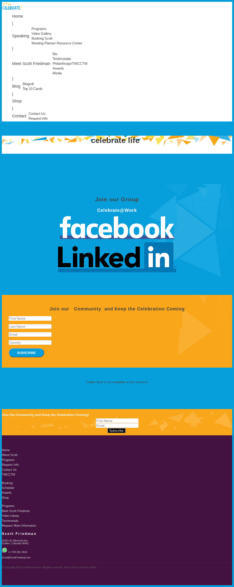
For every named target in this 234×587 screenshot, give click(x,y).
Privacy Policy (89, 567)
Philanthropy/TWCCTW (70, 63)
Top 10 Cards (33, 89)
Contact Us (37, 114)
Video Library (10, 515)
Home (17, 16)
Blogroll (28, 84)
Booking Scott (42, 38)
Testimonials (62, 59)
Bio (55, 54)
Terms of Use (71, 567)
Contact (19, 116)
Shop (17, 101)
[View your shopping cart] (230, 9)
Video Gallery (42, 33)
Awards (58, 68)
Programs (39, 29)
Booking (7, 483)
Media (57, 73)
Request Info (38, 118)
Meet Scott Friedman (31, 63)
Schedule (8, 488)
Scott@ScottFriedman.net (16, 557)
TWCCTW (8, 474)
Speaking (20, 36)
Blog (16, 86)
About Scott (10, 455)
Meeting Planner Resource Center (57, 43)
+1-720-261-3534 (17, 552)
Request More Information (19, 525)
